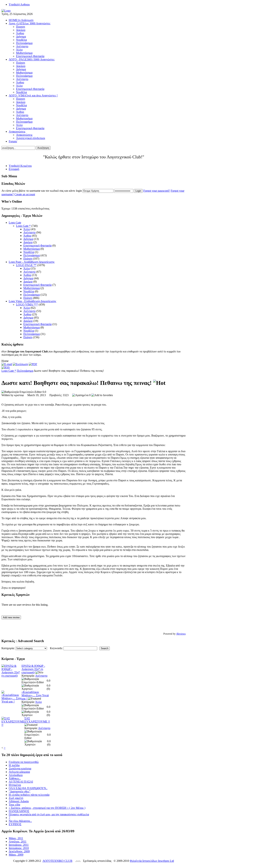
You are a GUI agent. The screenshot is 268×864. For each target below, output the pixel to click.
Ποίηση (27, 258)
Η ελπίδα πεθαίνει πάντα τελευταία (29, 794)
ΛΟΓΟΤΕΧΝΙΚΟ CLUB (57, 860)
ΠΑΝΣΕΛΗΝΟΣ (19, 811)
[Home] (6, 10)
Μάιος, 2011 (16, 838)
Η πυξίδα (14, 765)
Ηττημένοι (15, 784)
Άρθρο (27, 235)
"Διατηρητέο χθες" (19, 791)
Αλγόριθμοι (16, 775)
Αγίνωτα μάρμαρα (19, 771)
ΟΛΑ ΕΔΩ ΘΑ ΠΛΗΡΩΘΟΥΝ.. (28, 788)
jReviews (181, 633)
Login (138, 191)
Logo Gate (15, 222)
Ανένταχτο (29, 232)
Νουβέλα (28, 252)
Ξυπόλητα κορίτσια (20, 768)
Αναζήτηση (43, 148)
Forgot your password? (156, 190)
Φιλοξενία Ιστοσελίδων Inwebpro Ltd (152, 860)
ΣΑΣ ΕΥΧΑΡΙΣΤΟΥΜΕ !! (37, 720)
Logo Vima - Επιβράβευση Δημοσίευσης (32, 301)
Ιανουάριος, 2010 (19, 848)
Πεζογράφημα (31, 255)
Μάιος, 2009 (16, 854)
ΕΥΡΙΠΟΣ (15, 824)
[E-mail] (6, 364)
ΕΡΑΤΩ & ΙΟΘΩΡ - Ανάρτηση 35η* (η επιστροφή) (33, 669)
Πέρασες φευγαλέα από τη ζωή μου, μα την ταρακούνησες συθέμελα (49, 814)
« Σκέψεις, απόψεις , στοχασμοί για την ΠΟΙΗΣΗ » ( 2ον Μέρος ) (47, 807)
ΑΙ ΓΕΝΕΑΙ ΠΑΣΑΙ (21, 781)
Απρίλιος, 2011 (17, 841)
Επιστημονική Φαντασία (37, 245)
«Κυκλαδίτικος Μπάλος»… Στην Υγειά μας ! (35, 695)
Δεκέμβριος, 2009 (19, 851)
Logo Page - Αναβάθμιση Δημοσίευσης (32, 261)
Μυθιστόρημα (31, 248)
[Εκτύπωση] (20, 364)
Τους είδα (14, 804)
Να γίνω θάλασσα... (20, 820)
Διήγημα (28, 238)
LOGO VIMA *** (27, 304)
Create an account (24, 194)
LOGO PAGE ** (26, 265)
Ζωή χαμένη (16, 798)
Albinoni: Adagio (19, 801)
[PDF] (33, 364)
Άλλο (26, 229)
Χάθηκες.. (15, 778)
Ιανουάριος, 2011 (19, 844)
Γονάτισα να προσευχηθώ (24, 762)
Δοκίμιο (28, 242)
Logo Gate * (23, 225)
